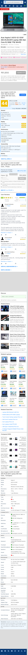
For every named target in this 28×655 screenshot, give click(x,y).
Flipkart (9, 205)
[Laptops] (17, 5)
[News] (6, 5)
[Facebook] (5, 650)
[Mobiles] (13, 5)
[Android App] (25, 650)
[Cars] (21, 5)
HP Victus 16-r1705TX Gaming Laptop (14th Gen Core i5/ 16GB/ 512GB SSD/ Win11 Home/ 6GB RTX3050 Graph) (22, 399)
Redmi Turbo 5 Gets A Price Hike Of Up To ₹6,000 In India (18, 335)
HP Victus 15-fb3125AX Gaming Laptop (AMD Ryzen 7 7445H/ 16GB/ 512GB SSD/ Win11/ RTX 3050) (4, 399)
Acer (18, 47)
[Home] (2, 5)
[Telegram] (18, 650)
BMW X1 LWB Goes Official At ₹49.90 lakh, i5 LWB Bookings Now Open (18, 344)
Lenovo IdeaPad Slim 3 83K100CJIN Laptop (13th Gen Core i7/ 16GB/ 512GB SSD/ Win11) (4, 364)
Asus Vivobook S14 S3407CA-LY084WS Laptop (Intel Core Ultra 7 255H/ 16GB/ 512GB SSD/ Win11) (13, 364)
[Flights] (9, 5)
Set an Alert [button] (4, 67)
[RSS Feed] (21, 650)
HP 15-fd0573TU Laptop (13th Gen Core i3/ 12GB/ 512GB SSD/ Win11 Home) (22, 364)
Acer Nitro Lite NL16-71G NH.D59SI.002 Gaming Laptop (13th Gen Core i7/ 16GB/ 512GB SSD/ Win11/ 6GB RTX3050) (13, 399)
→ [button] (7, 190)
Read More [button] (23, 54)
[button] (13, 159)
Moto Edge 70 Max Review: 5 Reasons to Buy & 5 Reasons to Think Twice (18, 326)
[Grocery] (25, 5)
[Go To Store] (7, 175)
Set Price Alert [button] (22, 170)
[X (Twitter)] (8, 650)
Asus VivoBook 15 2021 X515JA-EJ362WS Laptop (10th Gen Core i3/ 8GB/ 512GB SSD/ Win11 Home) (22, 382)
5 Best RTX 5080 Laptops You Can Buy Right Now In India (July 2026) (17, 307)
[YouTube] (11, 650)
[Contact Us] (1, 650)
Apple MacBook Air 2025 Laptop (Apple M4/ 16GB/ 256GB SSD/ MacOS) (13, 382)
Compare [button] (22, 94)
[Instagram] (15, 650)
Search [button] (20, 72)
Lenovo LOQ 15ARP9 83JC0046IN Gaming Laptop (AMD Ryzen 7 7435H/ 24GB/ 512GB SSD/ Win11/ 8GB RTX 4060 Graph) (4, 382)
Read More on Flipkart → (6, 232)
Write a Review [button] (21, 194)
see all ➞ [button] (24, 103)
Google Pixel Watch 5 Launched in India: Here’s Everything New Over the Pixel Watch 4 (17, 316)
